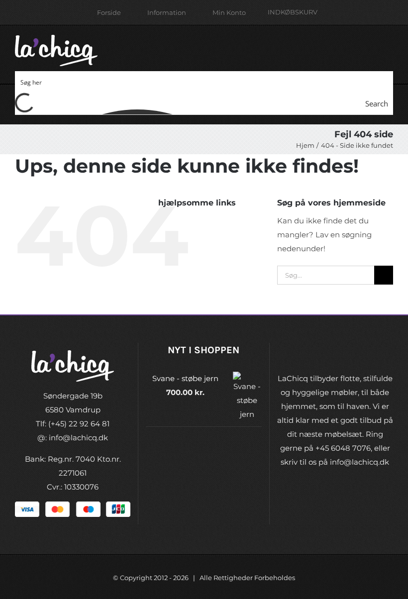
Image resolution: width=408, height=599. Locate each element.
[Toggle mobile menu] (389, 45)
